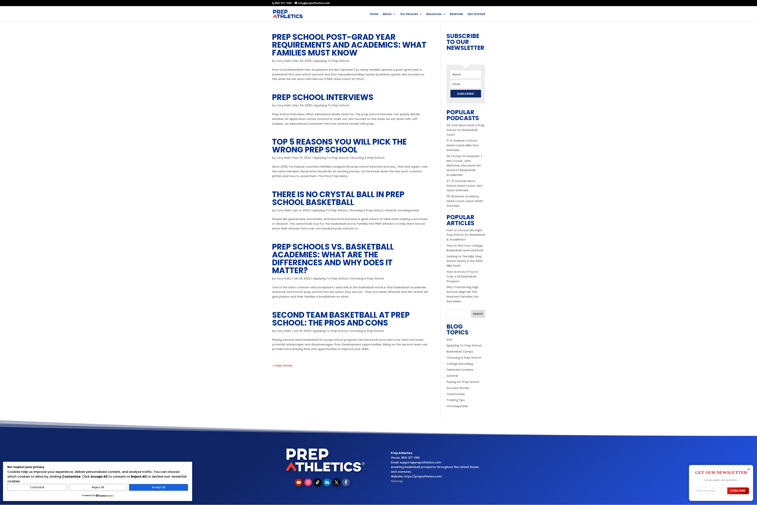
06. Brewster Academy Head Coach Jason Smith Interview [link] (465, 201)
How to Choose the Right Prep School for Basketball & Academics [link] (466, 235)
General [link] (390, 210)
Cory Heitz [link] (283, 61)
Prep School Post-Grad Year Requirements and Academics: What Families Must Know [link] (349, 45)
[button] (478, 314)
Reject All (98, 487)
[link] (288, 14)
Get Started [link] (476, 14)
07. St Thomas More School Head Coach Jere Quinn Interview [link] (464, 185)
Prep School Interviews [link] (322, 97)
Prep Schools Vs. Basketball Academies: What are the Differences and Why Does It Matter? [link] (333, 258)
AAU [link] (449, 340)
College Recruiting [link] (460, 364)
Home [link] (374, 14)
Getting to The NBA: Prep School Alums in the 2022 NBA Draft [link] (465, 261)
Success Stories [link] (458, 388)
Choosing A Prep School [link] (367, 158)
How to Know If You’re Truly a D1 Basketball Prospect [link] (462, 276)
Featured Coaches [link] (460, 370)
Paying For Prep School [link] (463, 382)
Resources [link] (434, 14)
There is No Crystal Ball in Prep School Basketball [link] (338, 198)
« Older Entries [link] (282, 366)
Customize (37, 487)
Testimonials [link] (456, 394)
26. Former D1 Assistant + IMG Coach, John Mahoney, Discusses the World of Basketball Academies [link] (464, 165)
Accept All (158, 487)
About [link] (387, 14)
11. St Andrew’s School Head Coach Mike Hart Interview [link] (463, 145)
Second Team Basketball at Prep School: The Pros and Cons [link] (341, 318)
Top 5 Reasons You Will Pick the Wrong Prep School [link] (339, 145)
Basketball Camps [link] (460, 352)
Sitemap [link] (397, 481)
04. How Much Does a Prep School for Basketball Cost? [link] (466, 130)
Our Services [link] (409, 14)
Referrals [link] (456, 14)
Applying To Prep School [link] (331, 61)
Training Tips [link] (456, 400)
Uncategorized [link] (408, 210)
